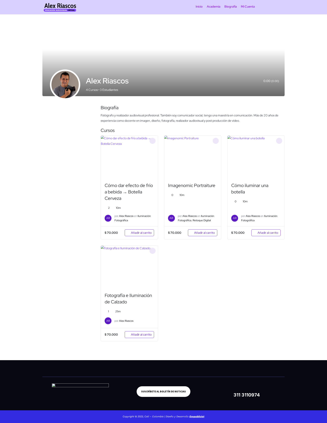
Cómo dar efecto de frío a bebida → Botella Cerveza (129, 191)
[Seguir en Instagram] (242, 387)
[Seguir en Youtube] (251, 387)
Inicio (199, 7)
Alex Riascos (126, 216)
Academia (213, 7)
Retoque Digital (202, 220)
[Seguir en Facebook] (232, 387)
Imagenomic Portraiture (191, 185)
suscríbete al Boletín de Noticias (163, 391)
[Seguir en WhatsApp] (261, 387)
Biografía (230, 7)
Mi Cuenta (248, 7)
